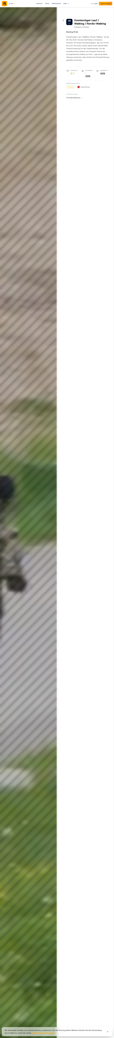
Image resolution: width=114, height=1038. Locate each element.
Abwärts (103, 70)
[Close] (107, 1031)
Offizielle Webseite (73, 98)
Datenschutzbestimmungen (43, 1033)
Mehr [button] (65, 3)
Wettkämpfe (56, 3)
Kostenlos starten (105, 3)
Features (39, 3)
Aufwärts (89, 70)
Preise (47, 3)
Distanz (73, 70)
